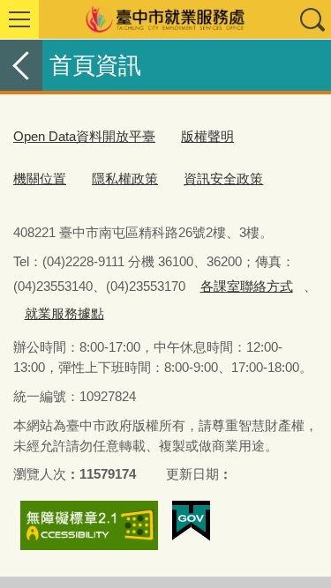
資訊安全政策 (223, 178)
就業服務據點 (64, 313)
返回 (21, 65)
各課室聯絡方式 (246, 286)
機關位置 (39, 178)
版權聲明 (207, 136)
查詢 (311, 19)
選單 (19, 19)
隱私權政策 (125, 178)
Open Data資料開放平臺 (84, 136)
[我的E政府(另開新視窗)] (191, 521)
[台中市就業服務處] (165, 19)
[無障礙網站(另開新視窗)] (89, 525)
